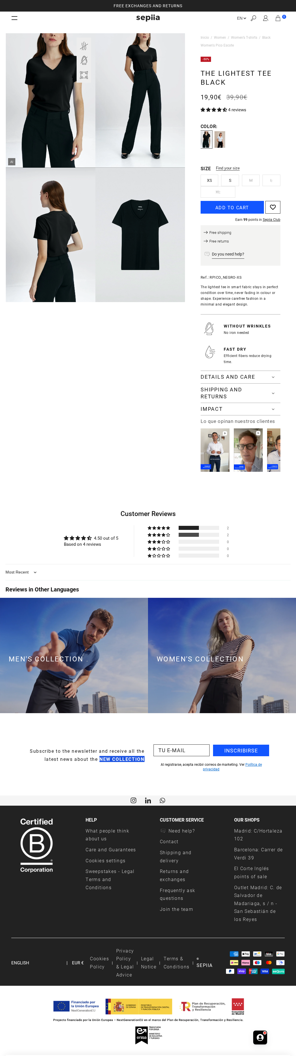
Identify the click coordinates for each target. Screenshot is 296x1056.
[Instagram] (133, 800)
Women (220, 37)
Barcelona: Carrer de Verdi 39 (258, 853)
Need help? (182, 831)
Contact (169, 841)
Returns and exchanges (174, 875)
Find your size (228, 168)
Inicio (205, 37)
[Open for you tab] (260, 1034)
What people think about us (107, 835)
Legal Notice (148, 962)
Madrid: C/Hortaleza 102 (258, 835)
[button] (253, 18)
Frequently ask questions (177, 894)
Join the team (176, 909)
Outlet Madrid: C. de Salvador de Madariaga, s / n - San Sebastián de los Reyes (258, 903)
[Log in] (266, 18)
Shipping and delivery (176, 856)
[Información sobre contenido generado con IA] (11, 161)
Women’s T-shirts (244, 37)
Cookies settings (105, 860)
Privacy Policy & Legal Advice (125, 963)
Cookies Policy (99, 962)
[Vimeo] (148, 800)
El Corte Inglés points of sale (251, 872)
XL (218, 192)
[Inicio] (148, 18)
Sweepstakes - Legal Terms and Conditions (110, 879)
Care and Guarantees (111, 849)
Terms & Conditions (177, 962)
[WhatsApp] (162, 800)
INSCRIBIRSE (241, 750)
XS (209, 180)
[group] (148, 6)
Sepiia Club (271, 219)
